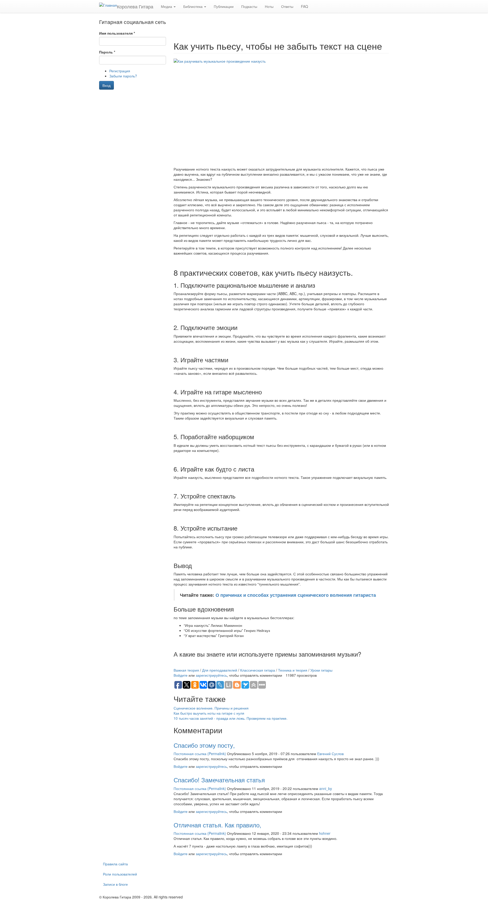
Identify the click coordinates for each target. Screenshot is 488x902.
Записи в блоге (115, 884)
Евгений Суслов (330, 753)
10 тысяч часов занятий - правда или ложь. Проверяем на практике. (230, 718)
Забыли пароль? (123, 75)
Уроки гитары (321, 670)
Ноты (269, 6)
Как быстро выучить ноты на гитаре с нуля (209, 713)
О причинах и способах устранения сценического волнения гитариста (296, 595)
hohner (324, 833)
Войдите (181, 675)
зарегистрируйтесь (211, 675)
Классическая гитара (257, 670)
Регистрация (119, 70)
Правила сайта (115, 863)
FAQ (304, 6)
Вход (106, 85)
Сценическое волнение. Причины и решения (211, 708)
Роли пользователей (120, 874)
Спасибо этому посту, (204, 745)
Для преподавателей (219, 670)
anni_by (325, 788)
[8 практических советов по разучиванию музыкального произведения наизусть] (281, 112)
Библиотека (193, 6)
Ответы (287, 6)
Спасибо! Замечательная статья (219, 779)
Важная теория (186, 670)
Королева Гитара (135, 6)
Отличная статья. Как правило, (217, 824)
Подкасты (249, 6)
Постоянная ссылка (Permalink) (200, 753)
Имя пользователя (117, 33)
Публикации (224, 6)
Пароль (107, 51)
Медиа (167, 6)
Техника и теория (292, 670)
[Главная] (108, 5)
